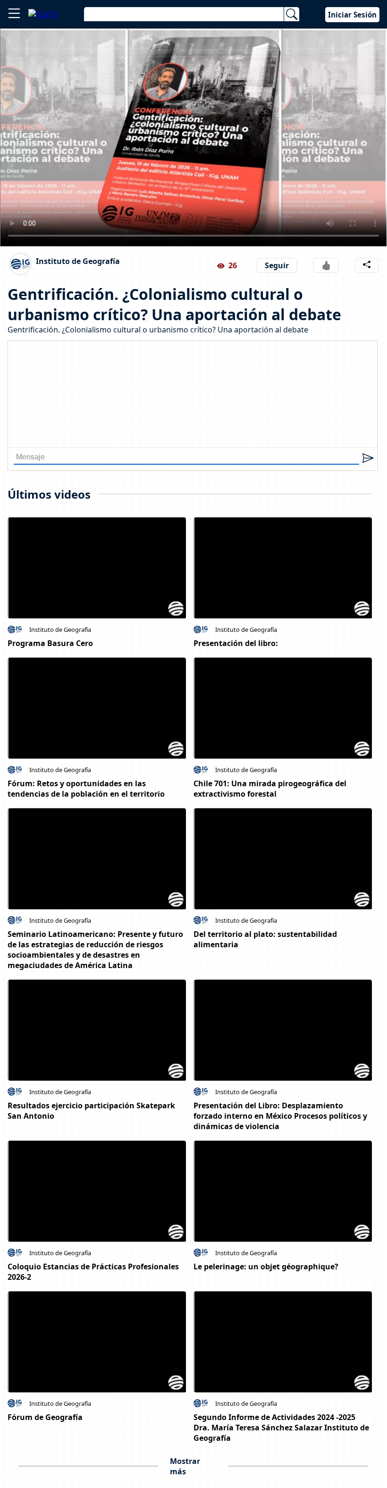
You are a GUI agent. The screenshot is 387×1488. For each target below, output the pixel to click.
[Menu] (14, 14)
